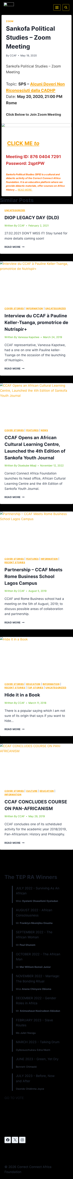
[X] (15, 1140)
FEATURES (32, 430)
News (44, 430)
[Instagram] (22, 1140)
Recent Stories (14, 562)
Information (34, 308)
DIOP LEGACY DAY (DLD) (31, 217)
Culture (31, 791)
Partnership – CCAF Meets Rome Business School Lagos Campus (33, 576)
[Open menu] (57, 7)
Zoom (9, 21)
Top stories (35, 687)
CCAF (13, 55)
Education (33, 684)
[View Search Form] (66, 7)
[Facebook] (7, 1140)
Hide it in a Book (22, 695)
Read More (14, 246)
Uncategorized (14, 210)
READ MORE (25, 189)
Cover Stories (14, 308)
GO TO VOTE (14, 1098)
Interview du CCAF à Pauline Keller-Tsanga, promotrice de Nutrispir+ (36, 322)
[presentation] (36, 281)
